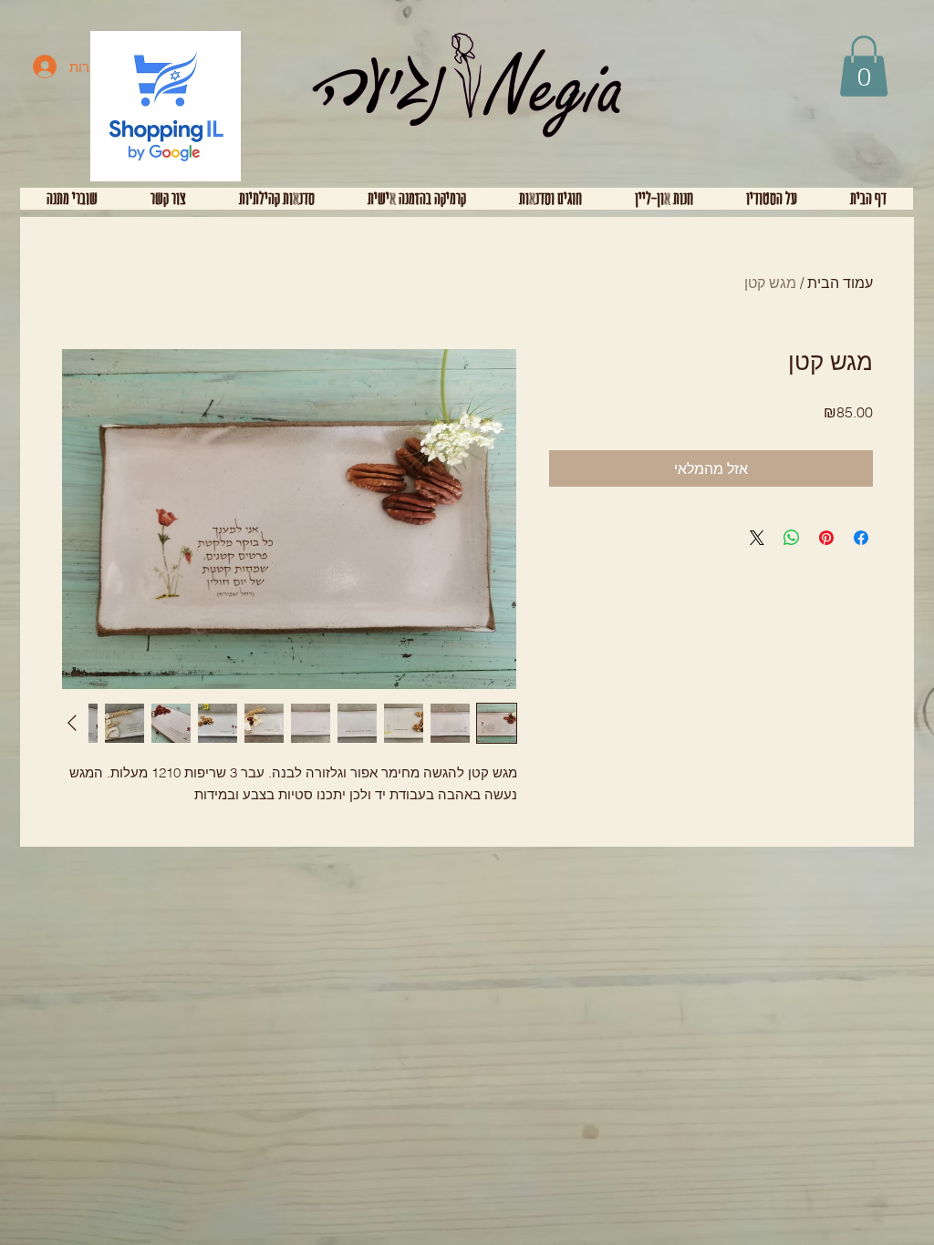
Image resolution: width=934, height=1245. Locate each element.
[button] (863, 66)
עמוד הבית (840, 282)
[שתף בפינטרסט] (826, 538)
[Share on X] (757, 538)
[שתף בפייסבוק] (861, 538)
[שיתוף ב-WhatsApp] (792, 538)
